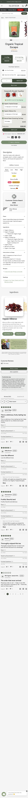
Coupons (20, 10)
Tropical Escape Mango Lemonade (13, 271)
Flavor (4, 216)
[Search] (23, 6)
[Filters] (6, 401)
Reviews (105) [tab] (7, 396)
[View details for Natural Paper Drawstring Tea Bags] (20, 95)
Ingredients (6, 227)
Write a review (14, 368)
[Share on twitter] (23, 442)
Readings (5, 277)
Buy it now (14, 85)
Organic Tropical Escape (14, 45)
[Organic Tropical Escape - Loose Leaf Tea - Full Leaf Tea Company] (22, 21)
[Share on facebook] (20, 442)
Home (2, 17)
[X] (15, 137)
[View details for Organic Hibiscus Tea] (14, 95)
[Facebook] (12, 137)
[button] (4, 794)
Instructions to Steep (8, 252)
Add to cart (14, 130)
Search (24, 13)
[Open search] (2, 401)
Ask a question (14, 372)
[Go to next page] (23, 594)
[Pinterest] (19, 137)
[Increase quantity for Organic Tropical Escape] (11, 80)
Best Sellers (3, 10)
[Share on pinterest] (26, 442)
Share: (8, 137)
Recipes (5, 268)
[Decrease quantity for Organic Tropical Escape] (2, 80)
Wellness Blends (12, 10)
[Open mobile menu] (2, 6)
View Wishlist (14, 145)
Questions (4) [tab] (20, 396)
